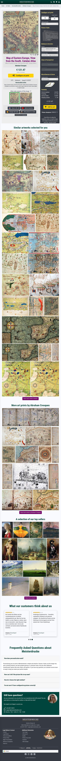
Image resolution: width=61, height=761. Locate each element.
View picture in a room (29, 112)
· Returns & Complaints (8, 741)
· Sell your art (25, 734)
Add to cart (50, 107)
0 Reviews (24, 115)
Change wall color (13, 112)
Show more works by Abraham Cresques (30, 512)
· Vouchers (24, 739)
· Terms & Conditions (7, 736)
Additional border (44, 22)
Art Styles (8, 6)
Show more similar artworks (30, 398)
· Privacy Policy (6, 737)
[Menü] (1, 2)
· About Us (5, 743)
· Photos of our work (26, 737)
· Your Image (25, 732)
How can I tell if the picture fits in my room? (17, 674)
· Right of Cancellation (7, 739)
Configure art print (22, 76)
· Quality (23, 736)
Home (3, 6)
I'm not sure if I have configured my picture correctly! (20, 685)
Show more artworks (30, 598)
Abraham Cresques (27, 6)
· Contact (5, 732)
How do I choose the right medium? (14, 680)
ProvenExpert (13, 633)
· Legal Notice (6, 734)
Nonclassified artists (16, 6)
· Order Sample (25, 741)
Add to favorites (28, 108)
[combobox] (49, 24)
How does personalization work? (14, 658)
